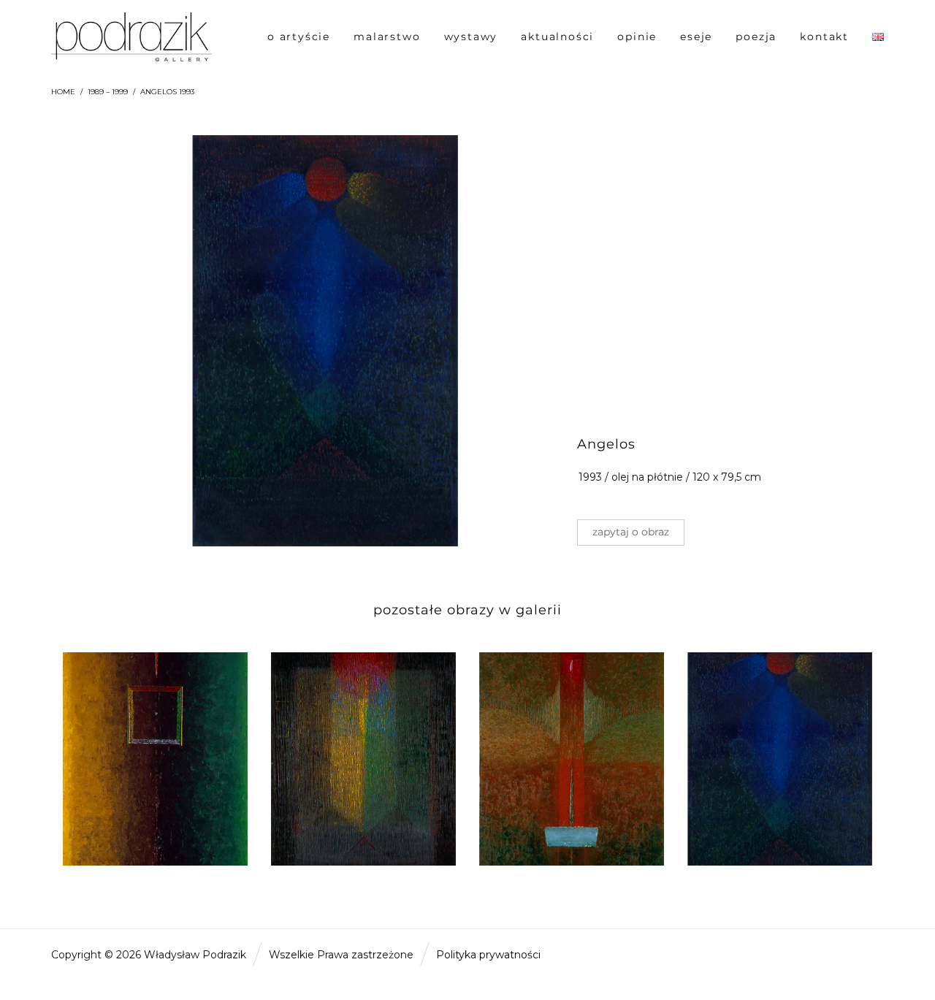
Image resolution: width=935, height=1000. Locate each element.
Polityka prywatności (488, 954)
